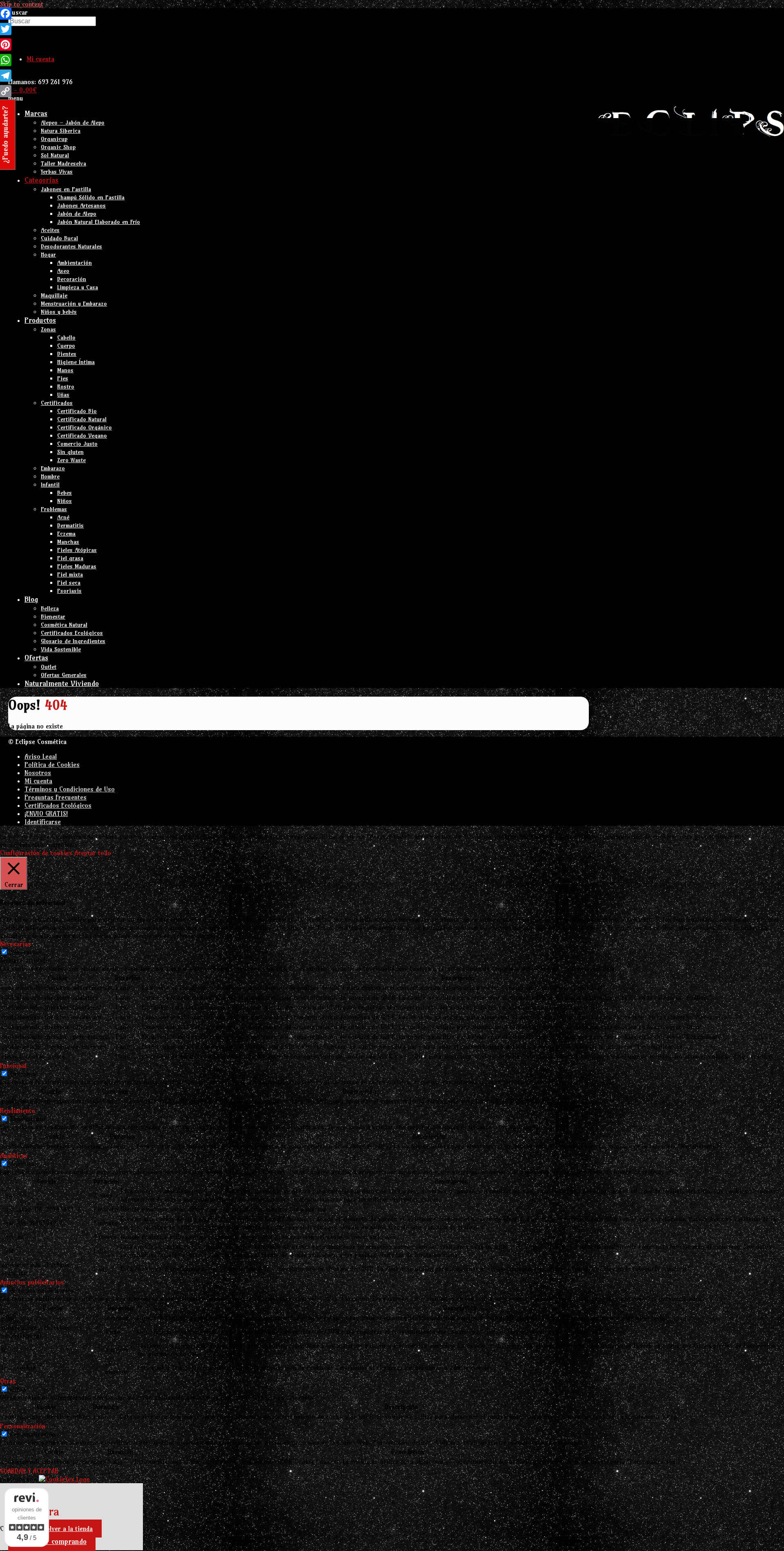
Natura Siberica (60, 130)
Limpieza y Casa (77, 287)
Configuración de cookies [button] (36, 853)
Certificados (57, 403)
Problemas (54, 509)
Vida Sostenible (61, 649)
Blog (31, 599)
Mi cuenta (40, 59)
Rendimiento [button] (17, 1110)
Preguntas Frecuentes (55, 797)
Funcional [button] (13, 1066)
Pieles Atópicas (77, 550)
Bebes (64, 492)
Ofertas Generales (64, 675)
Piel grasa (70, 558)
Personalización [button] (22, 1426)
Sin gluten (70, 452)
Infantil (50, 484)
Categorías (41, 180)
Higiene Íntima (76, 362)
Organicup (54, 139)
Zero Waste (71, 460)
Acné (63, 517)
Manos (65, 370)
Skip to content (21, 4)
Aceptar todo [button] (92, 853)
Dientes (66, 354)
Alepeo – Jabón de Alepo (73, 122)
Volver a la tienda (67, 1528)
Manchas (68, 541)
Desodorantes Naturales (71, 246)
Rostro (65, 386)
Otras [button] (8, 1381)
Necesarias (25, 952)
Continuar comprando (52, 1541)
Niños (64, 501)
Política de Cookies (52, 764)
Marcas (35, 113)
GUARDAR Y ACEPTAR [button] (29, 1471)
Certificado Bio (77, 411)
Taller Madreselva (63, 163)
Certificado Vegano (82, 435)
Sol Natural (55, 155)
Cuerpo (66, 345)
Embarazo (53, 468)
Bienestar (53, 616)
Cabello (66, 337)
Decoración (71, 279)
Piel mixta (70, 574)
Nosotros (37, 773)
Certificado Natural (82, 419)
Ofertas (36, 657)
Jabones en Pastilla (66, 189)
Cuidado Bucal (59, 238)
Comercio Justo (77, 443)
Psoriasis (69, 590)
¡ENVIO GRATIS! (46, 813)
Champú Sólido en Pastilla (91, 197)
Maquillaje (54, 295)
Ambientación (74, 262)
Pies (62, 378)
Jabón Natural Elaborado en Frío (98, 222)
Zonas (48, 329)
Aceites (50, 230)
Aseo (63, 271)
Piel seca (68, 582)
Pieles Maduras (76, 566)
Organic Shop (58, 147)
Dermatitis (70, 525)
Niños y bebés (59, 311)
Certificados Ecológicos (72, 633)
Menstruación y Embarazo (74, 303)
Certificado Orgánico (84, 427)
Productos (40, 320)
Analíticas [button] (14, 1155)
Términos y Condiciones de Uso (69, 789)
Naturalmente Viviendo (61, 683)
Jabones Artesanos (81, 205)
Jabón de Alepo (76, 213)
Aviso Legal (40, 756)
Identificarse (42, 822)
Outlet (48, 666)
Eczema (66, 533)
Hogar (48, 254)
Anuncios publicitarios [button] (32, 1282)
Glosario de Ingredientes (73, 641)
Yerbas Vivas (57, 171)
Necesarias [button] (15, 944)
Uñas (63, 394)
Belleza (50, 608)
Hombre (50, 476)
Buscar (18, 12)
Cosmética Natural (64, 624)
